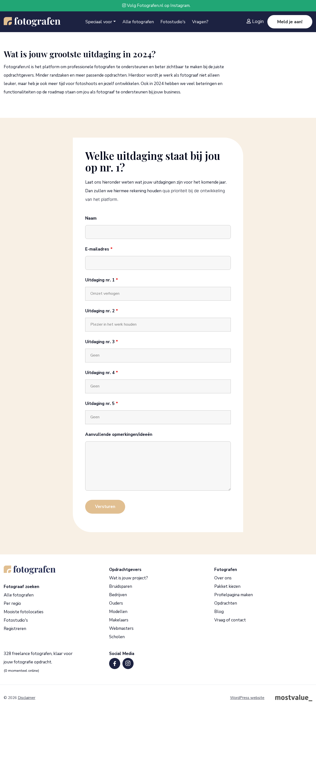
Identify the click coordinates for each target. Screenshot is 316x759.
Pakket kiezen (227, 586)
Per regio (12, 603)
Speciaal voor (98, 22)
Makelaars (118, 620)
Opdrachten (225, 603)
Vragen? (200, 22)
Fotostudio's (172, 22)
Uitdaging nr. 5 (101, 403)
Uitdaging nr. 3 (101, 341)
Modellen (118, 611)
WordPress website (247, 697)
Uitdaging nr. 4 (101, 372)
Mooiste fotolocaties (23, 612)
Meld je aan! (289, 22)
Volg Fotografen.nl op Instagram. (158, 5)
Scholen (117, 637)
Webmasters (121, 628)
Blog (219, 611)
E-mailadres (99, 249)
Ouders (116, 603)
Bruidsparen (120, 586)
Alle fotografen (138, 22)
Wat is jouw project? (128, 578)
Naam (91, 218)
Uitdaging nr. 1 (101, 280)
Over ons (223, 578)
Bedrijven (118, 595)
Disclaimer (26, 697)
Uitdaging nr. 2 (101, 311)
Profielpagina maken (233, 595)
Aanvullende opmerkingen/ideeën (118, 434)
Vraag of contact (230, 620)
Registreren (15, 629)
